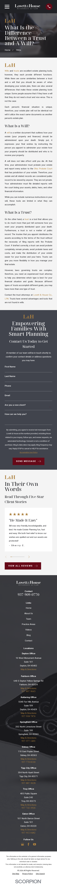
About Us (28, 613)
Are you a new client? (15, 405)
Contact (28, 640)
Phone (8, 386)
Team (28, 619)
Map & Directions (28, 669)
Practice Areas (28, 624)
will (8, 132)
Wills (7, 71)
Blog (28, 635)
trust (26, 219)
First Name (10, 367)
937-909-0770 (28, 594)
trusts (16, 71)
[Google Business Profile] (22, 844)
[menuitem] (15, 873)
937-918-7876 (28, 716)
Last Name (10, 376)
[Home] (27, 6)
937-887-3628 (28, 783)
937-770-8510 (28, 762)
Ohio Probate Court (43, 168)
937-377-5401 (28, 741)
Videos (28, 629)
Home (28, 608)
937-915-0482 (28, 833)
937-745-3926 (28, 808)
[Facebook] (28, 844)
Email (7, 395)
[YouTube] (34, 844)
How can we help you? (16, 414)
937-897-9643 (28, 691)
